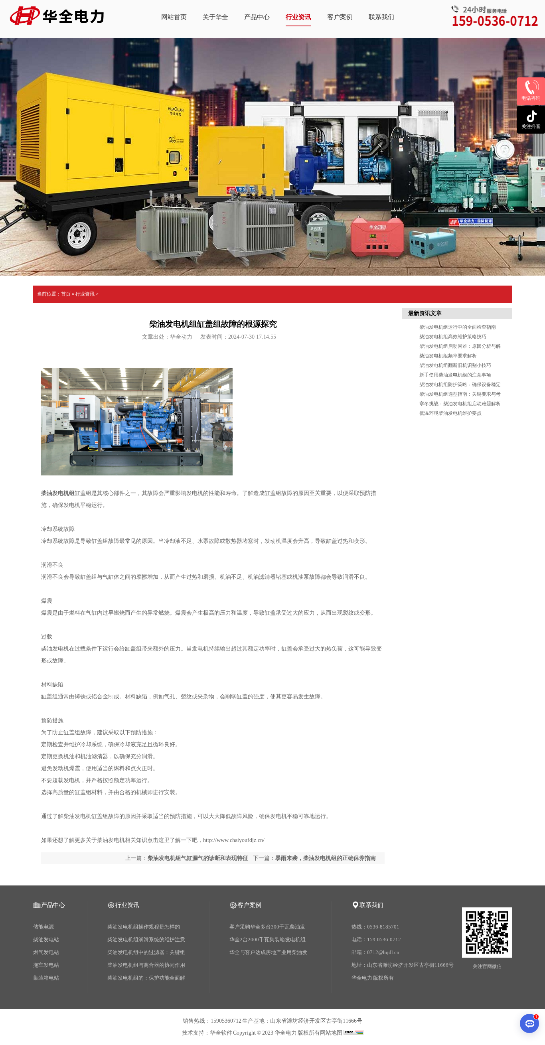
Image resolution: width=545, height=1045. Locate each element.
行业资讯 (298, 17)
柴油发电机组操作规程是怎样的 (143, 927)
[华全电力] (57, 21)
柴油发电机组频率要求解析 (448, 356)
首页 (66, 294)
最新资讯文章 (425, 313)
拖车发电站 (46, 965)
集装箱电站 (46, 978)
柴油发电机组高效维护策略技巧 (452, 336)
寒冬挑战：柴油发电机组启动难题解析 (460, 403)
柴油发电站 (46, 939)
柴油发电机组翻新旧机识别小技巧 (455, 365)
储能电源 (43, 927)
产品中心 (257, 17)
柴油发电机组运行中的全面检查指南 (457, 327)
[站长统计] (353, 1033)
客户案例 (340, 17)
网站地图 (331, 1033)
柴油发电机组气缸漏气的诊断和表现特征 (198, 858)
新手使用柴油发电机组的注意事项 (455, 375)
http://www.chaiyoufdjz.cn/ (234, 840)
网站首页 (174, 17)
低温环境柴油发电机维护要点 (450, 413)
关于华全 (215, 17)
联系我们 (381, 17)
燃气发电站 (46, 952)
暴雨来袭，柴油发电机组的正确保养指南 (325, 858)
